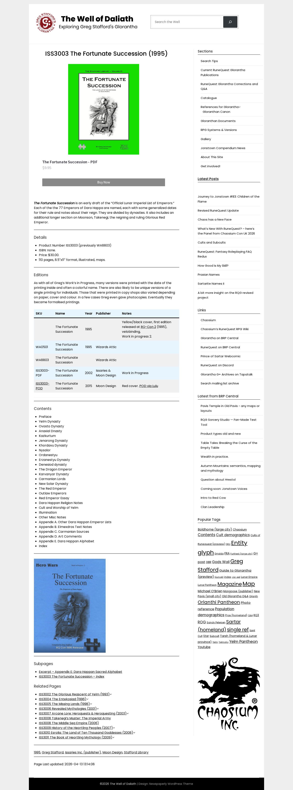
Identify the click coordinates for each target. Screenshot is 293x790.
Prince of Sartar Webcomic (221, 356)
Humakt (219, 577)
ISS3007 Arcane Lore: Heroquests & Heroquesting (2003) (83, 713)
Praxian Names (209, 274)
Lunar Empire (249, 577)
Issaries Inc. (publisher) (83, 752)
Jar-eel (236, 577)
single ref (238, 629)
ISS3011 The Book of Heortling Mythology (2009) (75, 737)
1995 (37, 752)
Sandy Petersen (216, 622)
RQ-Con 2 (148, 327)
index (227, 577)
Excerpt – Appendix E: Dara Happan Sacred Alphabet (80, 671)
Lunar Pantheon (207, 585)
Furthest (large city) (241, 553)
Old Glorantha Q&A (235, 596)
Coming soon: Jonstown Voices (224, 489)
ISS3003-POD (42, 386)
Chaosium (208, 320)
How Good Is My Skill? (213, 265)
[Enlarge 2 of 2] (174, 564)
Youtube (204, 647)
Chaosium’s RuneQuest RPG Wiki (225, 329)
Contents (206, 535)
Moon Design (112, 752)
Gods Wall (221, 561)
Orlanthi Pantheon (219, 602)
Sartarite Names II (211, 283)
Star (206, 636)
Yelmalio (223, 642)
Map (249, 584)
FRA (227, 553)
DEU (228, 544)
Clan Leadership (212, 507)
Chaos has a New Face (215, 219)
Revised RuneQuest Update (218, 210)
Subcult (214, 636)
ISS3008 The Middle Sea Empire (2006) (69, 723)
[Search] (230, 22)
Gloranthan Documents (218, 121)
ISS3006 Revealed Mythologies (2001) (68, 708)
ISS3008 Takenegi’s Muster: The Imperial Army (75, 718)
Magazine (229, 584)
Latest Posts (208, 178)
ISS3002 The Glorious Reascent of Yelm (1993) (74, 694)
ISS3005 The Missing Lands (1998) (64, 704)
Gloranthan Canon (216, 112)
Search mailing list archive (220, 383)
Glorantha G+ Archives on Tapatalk (227, 374)
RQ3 (256, 615)
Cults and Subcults (212, 242)
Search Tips (209, 61)
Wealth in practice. (215, 456)
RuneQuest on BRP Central (220, 347)
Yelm (215, 642)
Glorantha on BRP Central (219, 338)
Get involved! (210, 166)
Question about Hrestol (218, 479)
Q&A (250, 615)
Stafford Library (136, 752)
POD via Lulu (148, 386)
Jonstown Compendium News (223, 148)
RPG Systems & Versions (219, 130)
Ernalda (219, 553)
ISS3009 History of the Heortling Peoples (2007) (76, 728)
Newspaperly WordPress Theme (171, 784)
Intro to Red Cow (213, 498)
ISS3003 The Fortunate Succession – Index (71, 676)
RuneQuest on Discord (217, 365)
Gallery (206, 139)
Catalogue (209, 98)
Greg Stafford (53, 752)
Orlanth (253, 596)
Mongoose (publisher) (238, 591)
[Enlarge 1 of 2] (100, 564)
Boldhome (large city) (215, 529)
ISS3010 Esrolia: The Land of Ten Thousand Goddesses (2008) (86, 732)
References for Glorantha (220, 107)
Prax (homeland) (236, 615)
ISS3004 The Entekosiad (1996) (62, 699)
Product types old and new (221, 434)
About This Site (212, 157)
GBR (208, 562)
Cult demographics (233, 535)
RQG (202, 622)
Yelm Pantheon (243, 641)
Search (156, 10)
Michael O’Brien (210, 591)
